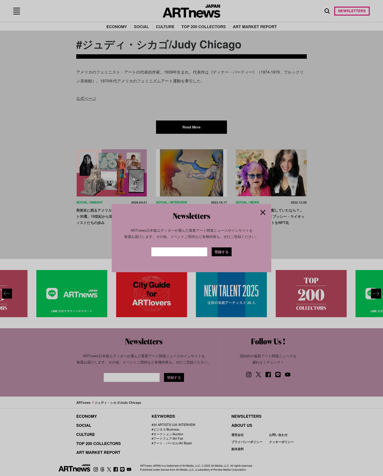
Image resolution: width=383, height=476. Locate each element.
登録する (222, 251)
